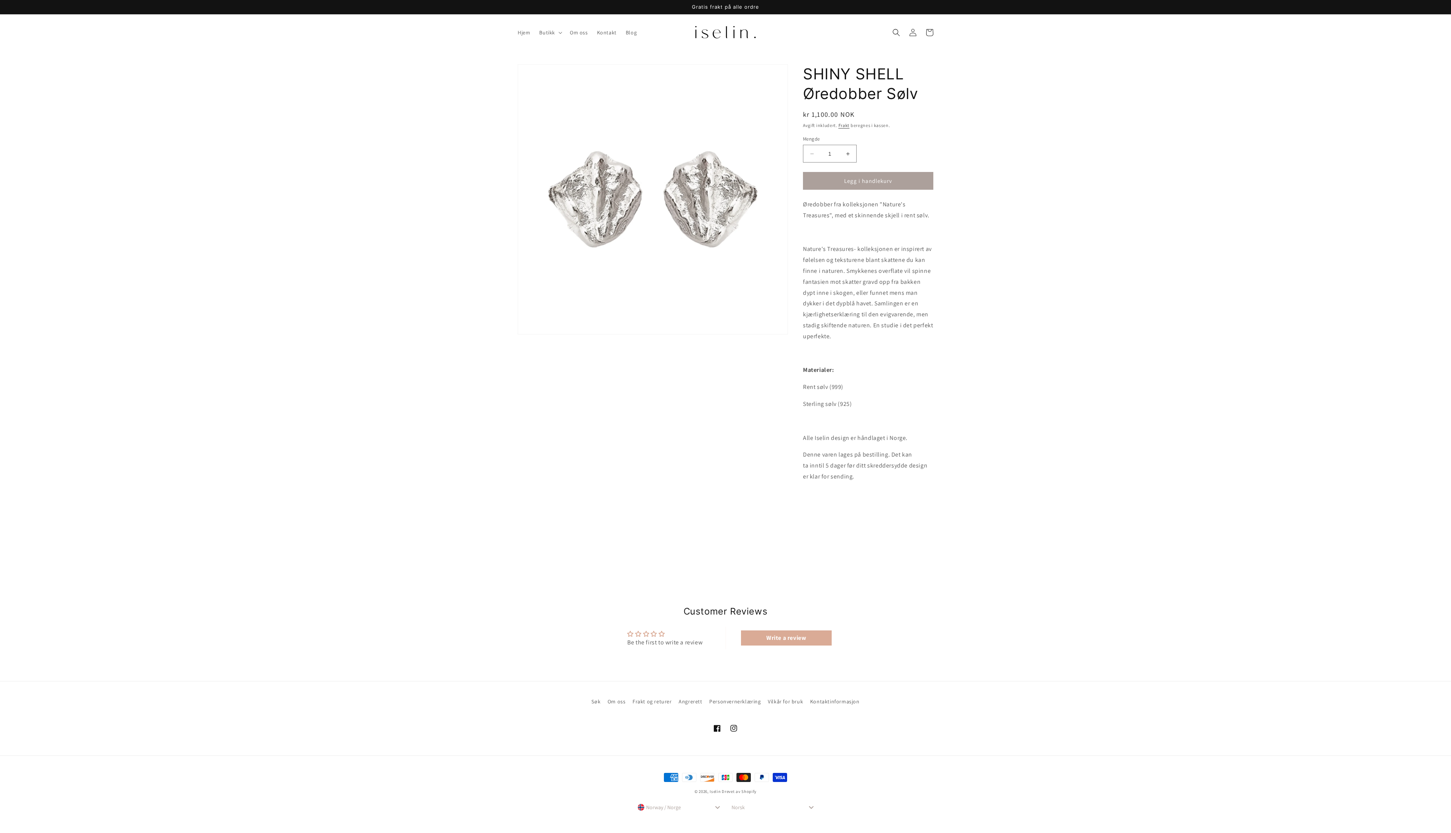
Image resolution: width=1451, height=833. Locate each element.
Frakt (844, 125)
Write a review (786, 638)
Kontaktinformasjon (835, 701)
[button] (550, 32)
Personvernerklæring (735, 701)
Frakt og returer (652, 701)
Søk (595, 701)
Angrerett (690, 701)
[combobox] (679, 807)
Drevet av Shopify (739, 791)
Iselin (715, 791)
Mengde (811, 139)
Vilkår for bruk (785, 701)
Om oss (617, 701)
